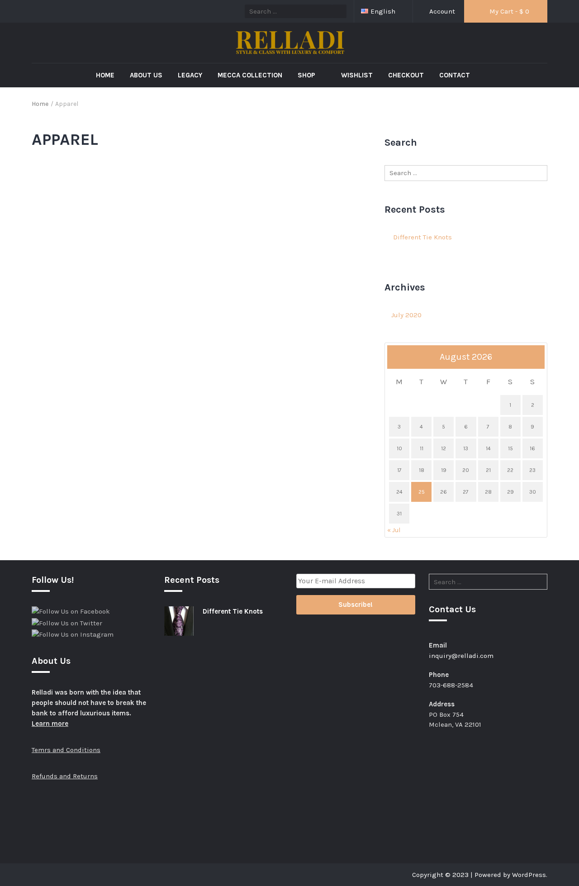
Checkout (406, 75)
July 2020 (406, 315)
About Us (146, 75)
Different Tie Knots (422, 237)
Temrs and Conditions (66, 750)
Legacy (190, 75)
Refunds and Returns (65, 776)
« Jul (393, 530)
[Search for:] (465, 173)
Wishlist (357, 75)
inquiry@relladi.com (461, 656)
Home (105, 75)
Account (441, 11)
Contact (454, 75)
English (383, 11)
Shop (307, 75)
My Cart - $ (508, 11)
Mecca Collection (250, 75)
